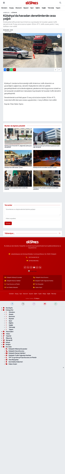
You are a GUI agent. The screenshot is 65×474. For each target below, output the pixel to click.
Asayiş (11, 8)
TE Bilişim (36, 298)
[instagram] (33, 303)
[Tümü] (59, 233)
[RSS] (40, 267)
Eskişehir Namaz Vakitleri (13, 281)
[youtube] (44, 303)
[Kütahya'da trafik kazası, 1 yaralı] (18, 158)
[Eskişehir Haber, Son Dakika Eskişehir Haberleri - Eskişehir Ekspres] (32, 3)
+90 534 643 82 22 (33, 257)
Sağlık (44, 8)
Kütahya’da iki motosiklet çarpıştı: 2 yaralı (44, 167)
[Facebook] (25, 267)
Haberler (6, 12)
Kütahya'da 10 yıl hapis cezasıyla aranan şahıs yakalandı (45, 188)
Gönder (8, 223)
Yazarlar (8, 336)
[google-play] (32, 271)
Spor (32, 8)
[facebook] (12, 303)
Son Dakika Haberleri (12, 287)
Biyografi (9, 340)
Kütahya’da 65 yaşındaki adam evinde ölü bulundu (16, 188)
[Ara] (60, 3)
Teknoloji (51, 8)
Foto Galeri (9, 331)
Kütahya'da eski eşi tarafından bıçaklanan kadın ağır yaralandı (46, 146)
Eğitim (38, 8)
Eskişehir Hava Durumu (42, 277)
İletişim (8, 344)
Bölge (44, 294)
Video (8, 334)
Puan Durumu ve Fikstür (13, 284)
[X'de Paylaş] (8, 69)
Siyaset (25, 8)
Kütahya (14, 12)
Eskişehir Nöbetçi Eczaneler (14, 277)
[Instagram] (31, 267)
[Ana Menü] (4, 3)
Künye (8, 342)
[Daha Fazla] (14, 69)
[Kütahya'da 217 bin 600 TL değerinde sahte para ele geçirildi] (18, 136)
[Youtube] (34, 267)
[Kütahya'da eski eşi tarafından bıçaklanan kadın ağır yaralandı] (47, 136)
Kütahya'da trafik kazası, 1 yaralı (13, 167)
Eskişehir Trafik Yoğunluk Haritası (44, 281)
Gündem (4, 8)
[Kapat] (64, 368)
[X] (28, 267)
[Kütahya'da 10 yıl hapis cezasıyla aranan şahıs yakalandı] (47, 178)
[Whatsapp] (37, 267)
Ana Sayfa (9, 308)
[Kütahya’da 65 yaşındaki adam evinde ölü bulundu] (18, 178)
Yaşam (58, 8)
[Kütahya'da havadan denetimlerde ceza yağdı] (32, 50)
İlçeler (40, 294)
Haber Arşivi (38, 287)
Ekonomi (18, 8)
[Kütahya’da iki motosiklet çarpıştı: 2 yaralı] (47, 158)
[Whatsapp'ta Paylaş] (11, 69)
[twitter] (23, 303)
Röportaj (9, 338)
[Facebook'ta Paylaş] (5, 69)
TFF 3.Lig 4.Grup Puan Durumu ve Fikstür (23, 357)
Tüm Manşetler (39, 284)
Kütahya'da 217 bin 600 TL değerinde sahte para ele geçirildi (18, 146)
